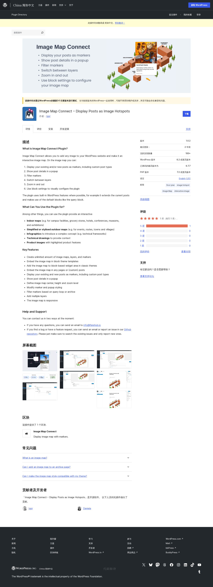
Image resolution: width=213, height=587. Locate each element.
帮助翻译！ (120, 23)
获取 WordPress (199, 5)
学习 (91, 539)
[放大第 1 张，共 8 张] (53, 354)
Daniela (87, 508)
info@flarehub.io (92, 325)
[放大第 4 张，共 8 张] (90, 354)
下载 (187, 114)
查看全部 (186, 251)
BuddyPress (173, 552)
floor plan (170, 185)
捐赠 (130, 548)
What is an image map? (34, 457)
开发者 (92, 548)
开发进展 (64, 128)
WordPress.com (174, 539)
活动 (129, 543)
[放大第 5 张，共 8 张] (90, 374)
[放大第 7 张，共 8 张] (127, 374)
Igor (48, 116)
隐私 (14, 552)
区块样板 (54, 552)
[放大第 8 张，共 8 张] (127, 394)
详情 (28, 128)
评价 (39, 128)
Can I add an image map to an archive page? (46, 467)
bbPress (171, 548)
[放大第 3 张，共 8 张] (53, 386)
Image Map (167, 191)
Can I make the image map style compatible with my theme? (54, 476)
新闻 (14, 543)
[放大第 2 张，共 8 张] (53, 377)
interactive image (181, 191)
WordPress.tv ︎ (96, 552)
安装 (50, 128)
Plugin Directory (19, 14)
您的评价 (144, 251)
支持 (188, 128)
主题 (52, 543)
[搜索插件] (42, 33)
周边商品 (132, 552)
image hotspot (183, 185)
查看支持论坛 (147, 276)
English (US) (185, 178)
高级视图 (144, 199)
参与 (129, 539)
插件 (52, 548)
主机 (14, 548)
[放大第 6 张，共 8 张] (127, 354)
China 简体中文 (46, 569)
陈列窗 (53, 539)
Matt (169, 543)
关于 (14, 539)
